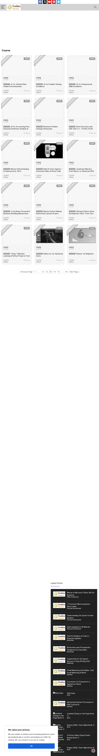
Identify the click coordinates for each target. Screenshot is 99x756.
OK (31, 746)
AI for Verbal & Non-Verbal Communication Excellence (15, 86)
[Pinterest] (54, 2)
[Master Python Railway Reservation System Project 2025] (49, 193)
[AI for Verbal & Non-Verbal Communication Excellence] (16, 66)
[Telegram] (58, 2)
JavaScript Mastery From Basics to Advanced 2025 (81, 170)
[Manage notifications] (93, 751)
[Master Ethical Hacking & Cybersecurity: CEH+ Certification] (16, 151)
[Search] (95, 7)
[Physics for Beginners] (82, 236)
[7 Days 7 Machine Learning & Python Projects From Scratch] (16, 236)
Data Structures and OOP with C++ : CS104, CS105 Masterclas (81, 129)
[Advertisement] (49, 28)
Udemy (5, 92)
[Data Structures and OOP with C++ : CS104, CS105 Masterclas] (82, 108)
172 (66, 272)
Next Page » (74, 272)
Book (68, 695)
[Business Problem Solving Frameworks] (49, 108)
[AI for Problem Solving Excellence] (49, 66)
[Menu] (3, 7)
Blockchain (70, 640)
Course (6, 90)
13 (51, 272)
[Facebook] (40, 2)
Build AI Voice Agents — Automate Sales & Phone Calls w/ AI (49, 171)
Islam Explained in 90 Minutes (78, 627)
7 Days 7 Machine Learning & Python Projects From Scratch (16, 256)
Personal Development (74, 608)
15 (58, 272)
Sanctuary (71, 693)
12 (47, 272)
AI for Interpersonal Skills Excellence (80, 85)
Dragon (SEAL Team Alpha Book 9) (80, 748)
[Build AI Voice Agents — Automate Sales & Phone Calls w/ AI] (49, 151)
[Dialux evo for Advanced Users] (49, 236)
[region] (31, 738)
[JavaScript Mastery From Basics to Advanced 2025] (82, 151)
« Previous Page (26, 272)
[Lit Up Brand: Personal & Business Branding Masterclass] (16, 193)
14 (54, 272)
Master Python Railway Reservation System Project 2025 (49, 213)
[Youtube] (49, 2)
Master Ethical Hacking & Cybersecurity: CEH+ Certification (16, 171)
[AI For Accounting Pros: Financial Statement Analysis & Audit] (16, 108)
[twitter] (45, 2)
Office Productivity (73, 597)
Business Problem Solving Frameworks (47, 128)
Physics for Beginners (85, 254)
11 (43, 272)
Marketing (70, 663)
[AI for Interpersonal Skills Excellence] (82, 66)
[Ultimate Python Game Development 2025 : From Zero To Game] (82, 193)
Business (70, 674)
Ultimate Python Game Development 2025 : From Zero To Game (81, 213)
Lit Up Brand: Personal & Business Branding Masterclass (16, 212)
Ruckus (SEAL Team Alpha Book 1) (80, 725)
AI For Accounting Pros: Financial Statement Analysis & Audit (16, 129)
